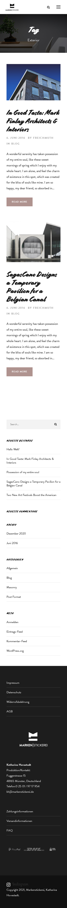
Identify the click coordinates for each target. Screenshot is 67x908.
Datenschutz (14, 692)
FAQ (10, 830)
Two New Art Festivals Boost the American (31, 495)
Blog (15, 144)
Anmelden (12, 622)
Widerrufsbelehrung (18, 702)
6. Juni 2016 (16, 138)
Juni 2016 (12, 543)
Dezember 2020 (16, 533)
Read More (19, 202)
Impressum (13, 683)
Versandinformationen (19, 821)
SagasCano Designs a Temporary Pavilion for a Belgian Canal (32, 286)
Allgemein (12, 568)
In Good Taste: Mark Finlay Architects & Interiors (33, 120)
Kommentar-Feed (17, 641)
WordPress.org (15, 651)
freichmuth (43, 138)
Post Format (14, 597)
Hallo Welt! (13, 449)
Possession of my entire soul (23, 472)
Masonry (12, 587)
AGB (10, 711)
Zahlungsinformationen (20, 811)
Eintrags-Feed (15, 631)
